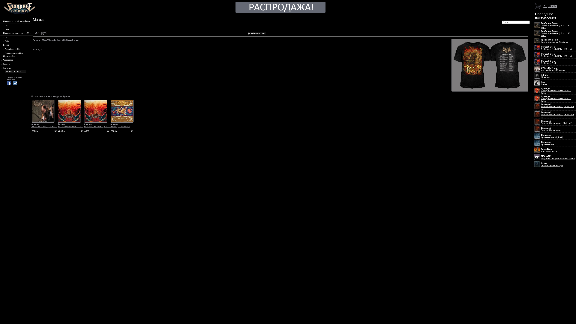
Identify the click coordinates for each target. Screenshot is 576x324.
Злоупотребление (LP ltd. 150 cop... (555, 25)
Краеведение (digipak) (552, 136)
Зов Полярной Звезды (552, 164)
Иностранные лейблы (14, 53)
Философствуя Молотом (553, 69)
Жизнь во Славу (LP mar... (44, 125)
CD (6, 25)
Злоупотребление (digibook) (554, 41)
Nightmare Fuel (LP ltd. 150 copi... (557, 48)
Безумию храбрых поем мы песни (558, 157)
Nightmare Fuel (548, 62)
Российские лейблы (13, 49)
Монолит (545, 76)
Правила (6, 64)
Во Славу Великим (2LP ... (70, 125)
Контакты (7, 68)
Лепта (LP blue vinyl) (120, 125)
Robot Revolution (549, 150)
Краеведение (547, 143)
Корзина (550, 6)
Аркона (66, 96)
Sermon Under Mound (551, 129)
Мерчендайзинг (10, 56)
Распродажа (8, 60)
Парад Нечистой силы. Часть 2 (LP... (556, 90)
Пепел (544, 83)
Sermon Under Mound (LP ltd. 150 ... (557, 106)
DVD (7, 29)
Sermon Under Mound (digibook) (556, 122)
